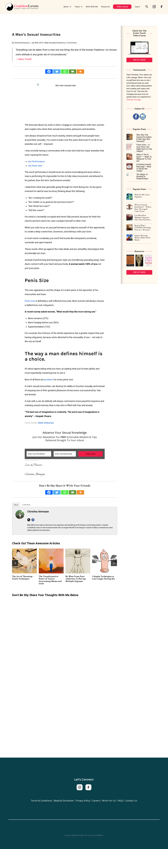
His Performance (36, 161)
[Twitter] (57, 71)
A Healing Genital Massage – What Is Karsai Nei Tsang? (143, 167)
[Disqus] (64, 630)
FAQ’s (120, 800)
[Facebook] (49, 71)
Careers (96, 800)
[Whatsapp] (64, 71)
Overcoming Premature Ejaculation (76, 577)
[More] (80, 71)
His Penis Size (35, 165)
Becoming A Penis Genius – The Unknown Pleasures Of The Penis (51, 579)
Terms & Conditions (41, 800)
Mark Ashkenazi (46, 422)
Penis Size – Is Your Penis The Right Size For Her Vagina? (24, 556)
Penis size (30, 301)
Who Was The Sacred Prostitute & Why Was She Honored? (144, 138)
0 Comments (72, 43)
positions (48, 379)
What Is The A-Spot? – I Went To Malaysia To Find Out (144, 158)
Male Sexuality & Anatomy (55, 43)
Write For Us (109, 800)
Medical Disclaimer (64, 800)
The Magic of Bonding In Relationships (142, 176)
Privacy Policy (83, 800)
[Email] (72, 71)
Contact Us (131, 800)
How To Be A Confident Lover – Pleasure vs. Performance (103, 556)
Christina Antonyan (21, 43)
